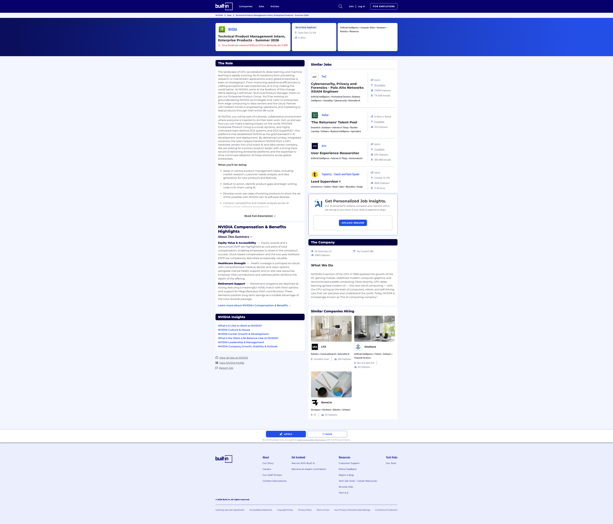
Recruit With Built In (303, 463)
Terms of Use (323, 510)
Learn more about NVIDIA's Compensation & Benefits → (254, 305)
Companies (245, 6)
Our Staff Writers (272, 475)
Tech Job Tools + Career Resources (358, 480)
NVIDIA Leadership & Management (241, 342)
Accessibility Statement (261, 510)
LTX (323, 346)
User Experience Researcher (335, 153)
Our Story (268, 463)
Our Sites (391, 463)
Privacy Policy (305, 510)
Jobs (261, 6)
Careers (267, 469)
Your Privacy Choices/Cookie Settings (352, 510)
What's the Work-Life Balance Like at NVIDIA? (248, 338)
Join (351, 6)
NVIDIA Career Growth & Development (243, 334)
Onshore (370, 346)
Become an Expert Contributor (309, 469)
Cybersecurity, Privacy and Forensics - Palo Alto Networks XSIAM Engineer (337, 87)
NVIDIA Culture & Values (234, 329)
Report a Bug (346, 475)
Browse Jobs (346, 486)
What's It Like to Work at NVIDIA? (240, 325)
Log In (361, 6)
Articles (274, 6)
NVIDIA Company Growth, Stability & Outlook (247, 346)
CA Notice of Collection (386, 510)
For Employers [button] (384, 6)
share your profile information (311, 440)
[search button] (340, 6)
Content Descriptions (275, 480)
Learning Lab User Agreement (230, 510)
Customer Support (349, 463)
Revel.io (326, 402)
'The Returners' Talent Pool (334, 122)
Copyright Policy (285, 510)
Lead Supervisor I (326, 181)
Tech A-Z (343, 492)
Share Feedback (347, 469)
